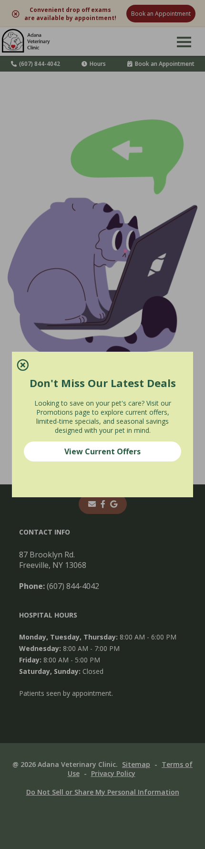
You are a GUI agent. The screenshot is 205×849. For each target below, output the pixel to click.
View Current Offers (102, 451)
